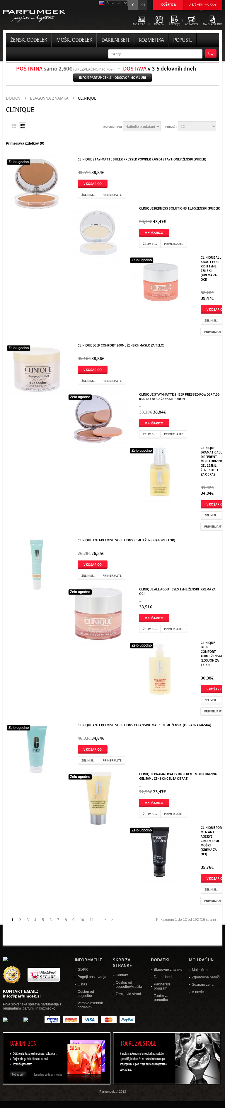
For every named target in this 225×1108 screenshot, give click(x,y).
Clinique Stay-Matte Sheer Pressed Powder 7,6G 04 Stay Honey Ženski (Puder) (142, 159)
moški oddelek (74, 40)
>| (113, 919)
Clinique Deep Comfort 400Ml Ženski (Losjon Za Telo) (211, 653)
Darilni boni (163, 977)
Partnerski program (162, 986)
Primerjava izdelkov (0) (25, 143)
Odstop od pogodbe (86, 994)
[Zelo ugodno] (36, 185)
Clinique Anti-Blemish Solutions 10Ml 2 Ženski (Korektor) (126, 540)
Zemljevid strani (128, 994)
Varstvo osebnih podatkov (90, 1005)
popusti (182, 40)
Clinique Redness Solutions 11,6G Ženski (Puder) (179, 208)
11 (92, 919)
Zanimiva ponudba (161, 998)
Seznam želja (203, 985)
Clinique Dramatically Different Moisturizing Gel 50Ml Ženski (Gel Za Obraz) (178, 776)
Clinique (87, 98)
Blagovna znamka (49, 98)
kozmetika (151, 40)
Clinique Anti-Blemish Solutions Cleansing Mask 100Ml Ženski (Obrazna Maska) (144, 725)
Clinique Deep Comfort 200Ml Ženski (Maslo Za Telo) (121, 345)
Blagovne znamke (168, 970)
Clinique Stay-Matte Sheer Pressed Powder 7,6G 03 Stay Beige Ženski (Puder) (179, 396)
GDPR (83, 970)
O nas (82, 984)
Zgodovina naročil (206, 977)
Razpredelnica (14, 125)
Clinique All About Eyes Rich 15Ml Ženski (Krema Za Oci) (211, 268)
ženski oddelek (28, 40)
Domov (13, 98)
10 (82, 919)
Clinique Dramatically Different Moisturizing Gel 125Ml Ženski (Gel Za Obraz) (212, 461)
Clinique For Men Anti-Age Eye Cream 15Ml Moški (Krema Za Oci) (211, 840)
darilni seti (115, 40)
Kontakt (122, 975)
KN (143, 4)
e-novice (199, 992)
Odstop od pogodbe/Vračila (129, 984)
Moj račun (200, 970)
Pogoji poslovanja (92, 977)
